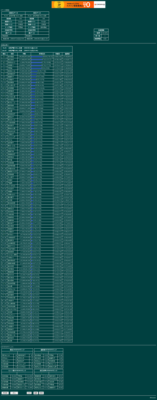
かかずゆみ (11, 186)
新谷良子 (11, 125)
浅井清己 (11, 321)
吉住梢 (10, 312)
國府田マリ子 (12, 171)
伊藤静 (10, 191)
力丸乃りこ (11, 315)
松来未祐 (11, 212)
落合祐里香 (11, 203)
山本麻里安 (11, 243)
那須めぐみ (11, 335)
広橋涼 (10, 180)
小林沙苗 (11, 214)
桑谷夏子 (11, 197)
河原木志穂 (11, 306)
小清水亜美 (11, 123)
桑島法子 (11, 117)
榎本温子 (11, 223)
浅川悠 (10, 200)
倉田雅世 (11, 295)
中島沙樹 (11, 318)
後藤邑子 (11, 77)
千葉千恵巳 (11, 249)
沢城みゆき (11, 168)
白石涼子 (11, 189)
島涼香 (10, 341)
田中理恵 (11, 100)
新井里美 (11, 269)
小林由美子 (11, 237)
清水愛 (10, 111)
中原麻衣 (11, 94)
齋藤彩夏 (11, 272)
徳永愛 (10, 286)
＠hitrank (153, 398)
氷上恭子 (11, 177)
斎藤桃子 (11, 229)
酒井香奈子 (11, 260)
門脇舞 (10, 183)
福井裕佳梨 (11, 166)
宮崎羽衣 (11, 217)
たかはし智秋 (12, 255)
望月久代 (11, 275)
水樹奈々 (11, 65)
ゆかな (10, 140)
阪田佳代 (11, 338)
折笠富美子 (11, 114)
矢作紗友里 (11, 332)
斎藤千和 (11, 151)
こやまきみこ (12, 206)
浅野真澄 (11, 91)
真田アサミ (11, 246)
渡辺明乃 (11, 240)
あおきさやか (12, 309)
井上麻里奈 (11, 303)
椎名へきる (11, 145)
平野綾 (10, 68)
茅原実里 (11, 82)
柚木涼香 (11, 266)
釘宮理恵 (11, 88)
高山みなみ (11, 131)
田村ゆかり (11, 62)
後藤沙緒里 (11, 263)
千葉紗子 (11, 134)
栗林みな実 (11, 128)
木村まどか (11, 289)
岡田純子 (11, 329)
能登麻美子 (11, 74)
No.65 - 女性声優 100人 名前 (13, 16)
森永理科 (11, 280)
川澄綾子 (11, 79)
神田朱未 (11, 157)
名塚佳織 (11, 163)
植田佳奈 (11, 105)
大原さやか (11, 148)
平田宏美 (11, 323)
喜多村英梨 (11, 283)
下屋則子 (11, 232)
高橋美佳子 (11, 154)
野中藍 (10, 160)
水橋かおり (11, 194)
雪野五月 (11, 209)
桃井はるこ (11, 108)
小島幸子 (11, 300)
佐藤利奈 (11, 220)
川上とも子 (11, 137)
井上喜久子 (11, 85)
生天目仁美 (11, 97)
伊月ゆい (11, 234)
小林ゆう (11, 257)
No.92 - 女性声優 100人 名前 (37, 16)
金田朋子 (11, 143)
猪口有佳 (11, 278)
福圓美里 (11, 292)
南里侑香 (11, 252)
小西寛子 (11, 326)
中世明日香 (11, 298)
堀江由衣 (11, 59)
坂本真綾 (11, 57)
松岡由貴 (11, 174)
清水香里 (11, 226)
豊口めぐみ (11, 120)
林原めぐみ (11, 71)
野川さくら (11, 102)
